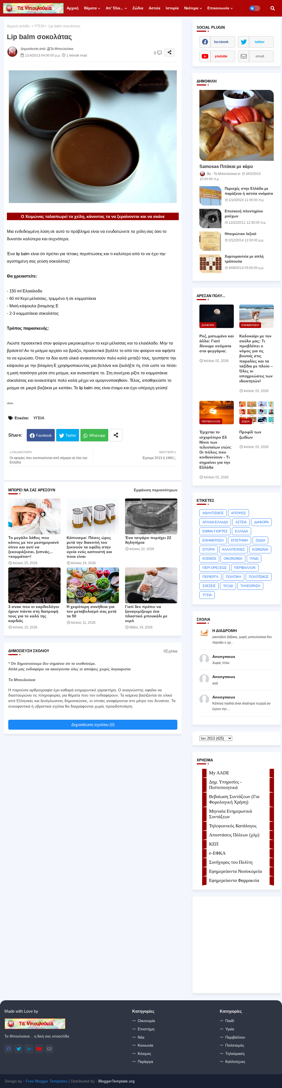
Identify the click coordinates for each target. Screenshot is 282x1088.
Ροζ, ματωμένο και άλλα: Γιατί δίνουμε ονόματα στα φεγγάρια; (216, 343)
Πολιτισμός (234, 1045)
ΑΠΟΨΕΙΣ (238, 513)
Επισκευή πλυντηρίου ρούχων (244, 213)
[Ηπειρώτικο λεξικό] (210, 241)
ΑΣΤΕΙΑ (241, 522)
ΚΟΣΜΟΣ (209, 559)
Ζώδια (137, 8)
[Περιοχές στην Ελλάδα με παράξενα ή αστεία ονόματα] (210, 196)
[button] (272, 8)
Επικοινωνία (218, 8)
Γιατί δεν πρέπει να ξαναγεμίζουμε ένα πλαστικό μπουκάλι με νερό (146, 613)
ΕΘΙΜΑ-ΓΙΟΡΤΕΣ (214, 531)
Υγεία (229, 1029)
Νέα (141, 1037)
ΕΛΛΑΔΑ (241, 531)
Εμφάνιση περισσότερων (155, 490)
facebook (221, 42)
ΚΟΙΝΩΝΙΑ (260, 549)
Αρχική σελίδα (18, 26)
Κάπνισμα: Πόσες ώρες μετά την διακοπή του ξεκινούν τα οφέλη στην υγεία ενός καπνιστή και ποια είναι (89, 547)
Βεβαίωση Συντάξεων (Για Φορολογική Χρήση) (234, 799)
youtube (221, 56)
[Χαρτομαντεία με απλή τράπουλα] (210, 263)
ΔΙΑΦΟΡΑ (261, 522)
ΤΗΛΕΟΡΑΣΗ (250, 586)
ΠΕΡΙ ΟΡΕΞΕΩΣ (214, 568)
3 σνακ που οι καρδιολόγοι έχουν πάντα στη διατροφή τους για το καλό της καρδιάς (33, 613)
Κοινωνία (145, 1045)
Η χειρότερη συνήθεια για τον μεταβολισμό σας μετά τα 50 (91, 611)
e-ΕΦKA (217, 853)
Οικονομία (146, 1020)
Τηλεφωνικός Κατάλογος (233, 825)
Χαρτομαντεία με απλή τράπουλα (244, 258)
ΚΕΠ (213, 844)
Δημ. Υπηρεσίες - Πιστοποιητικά (225, 784)
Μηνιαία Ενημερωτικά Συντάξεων (230, 814)
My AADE (219, 772)
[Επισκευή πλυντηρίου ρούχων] (210, 218)
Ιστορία (172, 8)
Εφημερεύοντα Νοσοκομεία (235, 871)
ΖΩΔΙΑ (260, 540)
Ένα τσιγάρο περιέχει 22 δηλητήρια (148, 540)
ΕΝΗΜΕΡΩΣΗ (213, 540)
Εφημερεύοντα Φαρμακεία (234, 880)
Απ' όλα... (114, 8)
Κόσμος (144, 1053)
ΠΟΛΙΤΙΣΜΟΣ (259, 577)
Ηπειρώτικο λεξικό (240, 234)
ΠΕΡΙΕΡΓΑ (210, 577)
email (260, 56)
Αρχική (72, 8)
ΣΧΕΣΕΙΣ (209, 586)
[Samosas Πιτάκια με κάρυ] (236, 125)
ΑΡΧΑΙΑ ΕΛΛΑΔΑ (215, 522)
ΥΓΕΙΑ (39, 26)
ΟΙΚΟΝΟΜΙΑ (233, 559)
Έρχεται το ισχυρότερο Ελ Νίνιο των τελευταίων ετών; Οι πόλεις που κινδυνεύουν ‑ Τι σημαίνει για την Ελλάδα (215, 449)
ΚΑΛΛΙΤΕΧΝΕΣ (233, 549)
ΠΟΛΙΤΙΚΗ (233, 577)
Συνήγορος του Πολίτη (231, 862)
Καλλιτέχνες (235, 1061)
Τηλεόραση (235, 1053)
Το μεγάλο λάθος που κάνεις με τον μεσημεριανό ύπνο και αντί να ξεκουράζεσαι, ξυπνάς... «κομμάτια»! (33, 547)
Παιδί (229, 1020)
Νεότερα (191, 8)
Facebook (44, 435)
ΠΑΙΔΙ (254, 559)
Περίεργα (145, 1061)
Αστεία (154, 8)
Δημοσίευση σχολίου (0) (93, 724)
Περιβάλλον (235, 1037)
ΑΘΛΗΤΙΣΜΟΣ (213, 513)
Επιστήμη (146, 1029)
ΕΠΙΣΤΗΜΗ (239, 540)
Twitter (71, 435)
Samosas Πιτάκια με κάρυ (226, 166)
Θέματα (90, 8)
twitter (260, 42)
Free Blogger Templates (46, 1081)
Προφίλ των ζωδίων (250, 434)
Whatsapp (97, 435)
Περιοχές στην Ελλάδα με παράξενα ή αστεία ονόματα (249, 191)
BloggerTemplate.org (116, 1081)
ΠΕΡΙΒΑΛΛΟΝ (245, 568)
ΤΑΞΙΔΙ (228, 586)
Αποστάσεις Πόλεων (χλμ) (234, 835)
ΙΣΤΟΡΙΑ (208, 549)
